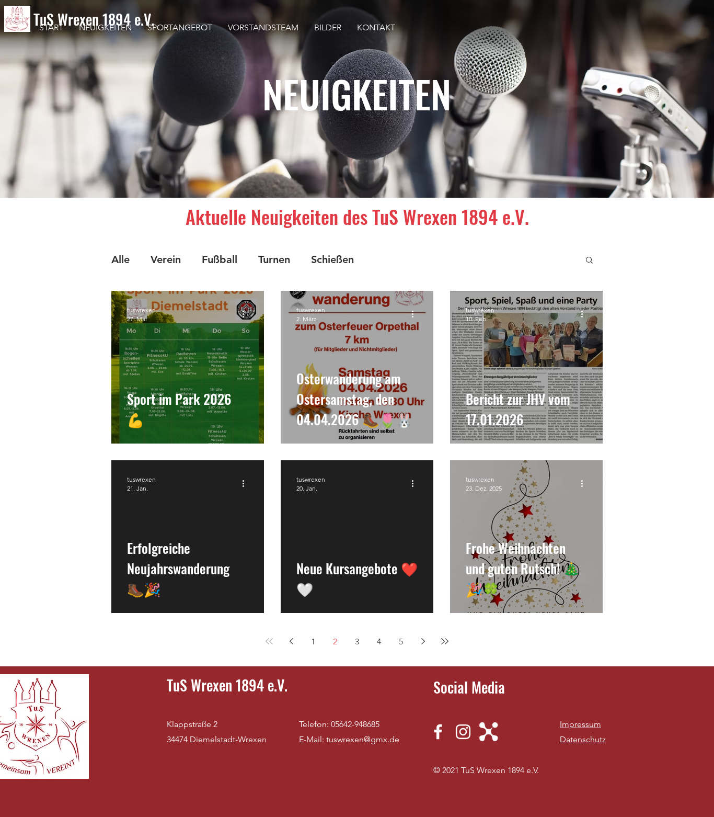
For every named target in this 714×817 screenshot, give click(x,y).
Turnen (274, 259)
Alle (120, 259)
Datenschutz (583, 739)
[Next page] (422, 641)
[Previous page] (291, 641)
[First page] (269, 641)
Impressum (580, 724)
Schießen (332, 259)
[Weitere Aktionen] (246, 314)
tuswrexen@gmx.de (362, 739)
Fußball (219, 259)
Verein (166, 259)
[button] (589, 260)
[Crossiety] (488, 732)
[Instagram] (463, 732)
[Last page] (444, 641)
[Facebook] (438, 732)
